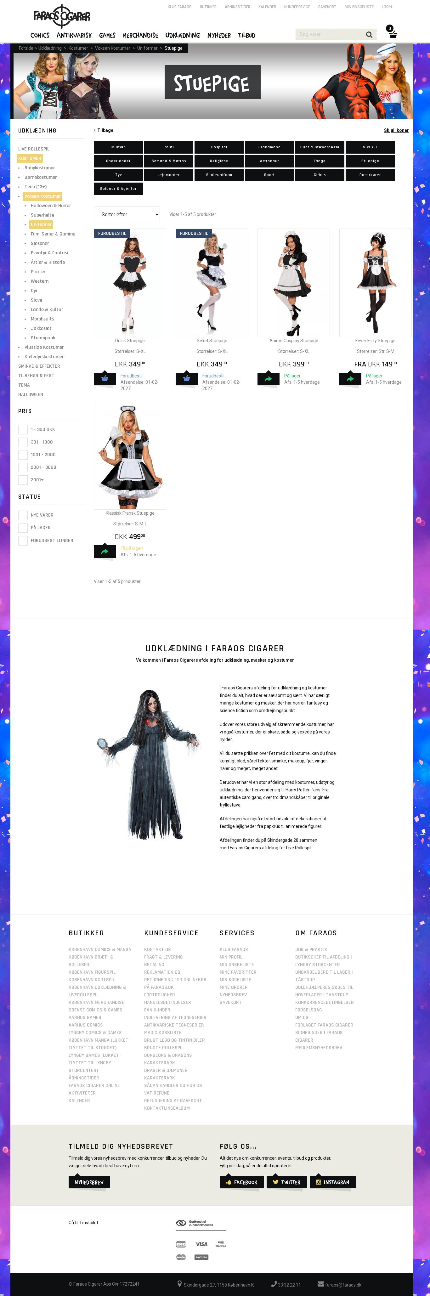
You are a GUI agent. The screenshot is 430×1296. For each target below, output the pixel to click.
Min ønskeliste (359, 7)
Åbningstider (237, 7)
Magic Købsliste (163, 1032)
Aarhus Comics (86, 1025)
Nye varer (42, 515)
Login (387, 7)
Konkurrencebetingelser (324, 1002)
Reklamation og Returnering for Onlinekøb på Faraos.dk (175, 980)
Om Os (301, 1017)
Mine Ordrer (234, 987)
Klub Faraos (180, 7)
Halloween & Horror (51, 205)
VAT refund (157, 1093)
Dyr (34, 290)
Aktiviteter (82, 1093)
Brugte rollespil (164, 1047)
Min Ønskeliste (237, 964)
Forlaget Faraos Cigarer (324, 1025)
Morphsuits (42, 319)
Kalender (267, 7)
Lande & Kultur (47, 309)
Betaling (154, 964)
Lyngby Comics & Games (95, 1032)
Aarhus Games (85, 1017)
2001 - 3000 (43, 467)
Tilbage (104, 130)
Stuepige (174, 48)
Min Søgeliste (235, 979)
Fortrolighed (159, 995)
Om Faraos (316, 933)
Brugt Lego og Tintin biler (174, 1040)
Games (107, 35)
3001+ (37, 480)
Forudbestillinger (51, 540)
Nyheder (219, 35)
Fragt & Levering (163, 957)
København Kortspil (92, 979)
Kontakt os (157, 949)
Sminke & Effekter (39, 366)
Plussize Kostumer (44, 347)
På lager (40, 528)
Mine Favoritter (238, 972)
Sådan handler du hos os (173, 1085)
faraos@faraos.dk (342, 1285)
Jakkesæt (41, 328)
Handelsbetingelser (167, 1002)
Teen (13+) (36, 187)
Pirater (38, 272)
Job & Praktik (311, 949)
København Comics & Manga (100, 949)
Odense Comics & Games (95, 1010)
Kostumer (78, 48)
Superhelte (42, 215)
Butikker (208, 7)
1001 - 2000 (43, 454)
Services (237, 933)
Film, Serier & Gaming (53, 234)
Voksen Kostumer (112, 48)
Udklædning (50, 48)
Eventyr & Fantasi (49, 253)
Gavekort (327, 7)
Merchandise (140, 35)
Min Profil (231, 957)
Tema (24, 385)
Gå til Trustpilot (83, 1222)
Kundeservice (297, 7)
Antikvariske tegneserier (174, 1025)
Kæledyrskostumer (44, 357)
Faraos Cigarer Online (94, 1085)
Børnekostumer (41, 177)
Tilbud (247, 35)
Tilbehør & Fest (36, 375)
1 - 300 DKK (42, 429)
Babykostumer (40, 168)
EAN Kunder (157, 1010)
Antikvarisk (74, 35)
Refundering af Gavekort (173, 1100)
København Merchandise (96, 1002)
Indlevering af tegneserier (175, 1017)
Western (39, 281)
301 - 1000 (41, 442)
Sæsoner (40, 243)
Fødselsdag (308, 1010)
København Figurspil (92, 972)
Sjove (36, 300)
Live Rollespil (33, 149)
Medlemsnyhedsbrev (318, 1047)
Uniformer (147, 48)
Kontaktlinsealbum (167, 1108)
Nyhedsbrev (233, 995)
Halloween (30, 394)
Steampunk (43, 338)
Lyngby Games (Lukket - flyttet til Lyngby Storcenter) (95, 1063)
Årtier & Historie (48, 262)
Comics (40, 35)
